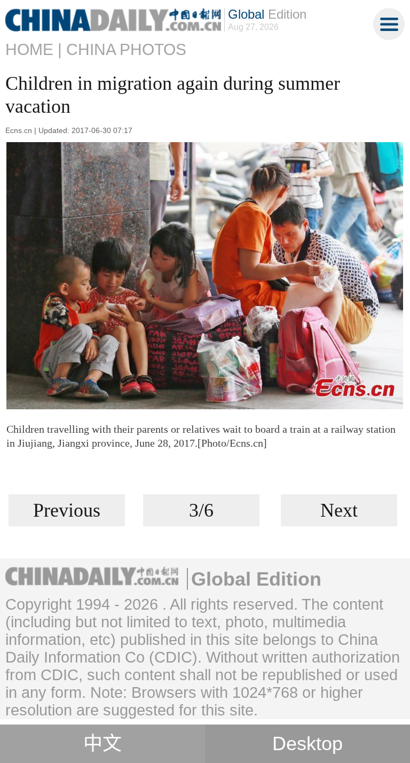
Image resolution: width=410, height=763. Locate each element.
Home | (33, 49)
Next (339, 510)
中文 (102, 743)
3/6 (201, 510)
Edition (267, 14)
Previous (66, 510)
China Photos (126, 49)
